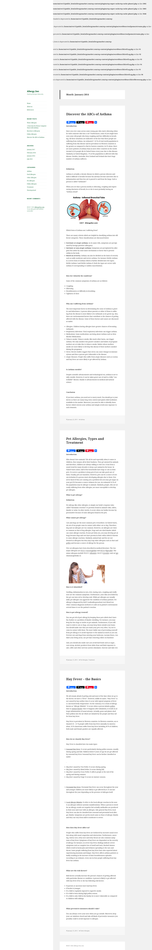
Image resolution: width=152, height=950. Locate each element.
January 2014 (31, 156)
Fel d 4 (102, 551)
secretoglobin (91, 551)
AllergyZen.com (39, 207)
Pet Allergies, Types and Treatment (85, 441)
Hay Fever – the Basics (83, 679)
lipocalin (109, 551)
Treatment (30, 187)
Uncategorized (31, 190)
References (30, 110)
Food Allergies (31, 174)
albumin (93, 553)
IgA (117, 553)
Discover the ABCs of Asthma (35, 137)
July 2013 (30, 159)
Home (29, 103)
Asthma (29, 171)
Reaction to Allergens (33, 131)
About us (29, 106)
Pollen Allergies (32, 134)
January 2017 (31, 149)
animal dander (77, 709)
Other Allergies (31, 177)
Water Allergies (32, 123)
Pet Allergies (31, 181)
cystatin (106, 553)
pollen (68, 543)
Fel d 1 (83, 551)
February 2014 (31, 153)
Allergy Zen (33, 91)
